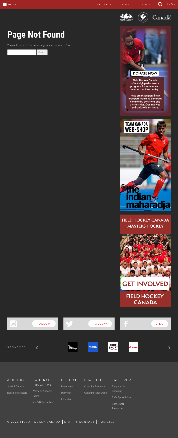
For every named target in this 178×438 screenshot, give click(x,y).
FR (174, 4)
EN (169, 4)
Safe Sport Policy (121, 397)
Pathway (66, 392)
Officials (70, 380)
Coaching (93, 380)
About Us (15, 380)
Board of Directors (17, 392)
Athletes (104, 4)
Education (66, 399)
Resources (67, 386)
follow (44, 323)
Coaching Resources (95, 392)
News (126, 4)
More (11, 4)
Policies (106, 421)
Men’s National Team (44, 402)
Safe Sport (122, 380)
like (160, 323)
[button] (37, 347)
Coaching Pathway (94, 386)
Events (145, 4)
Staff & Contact (16, 386)
